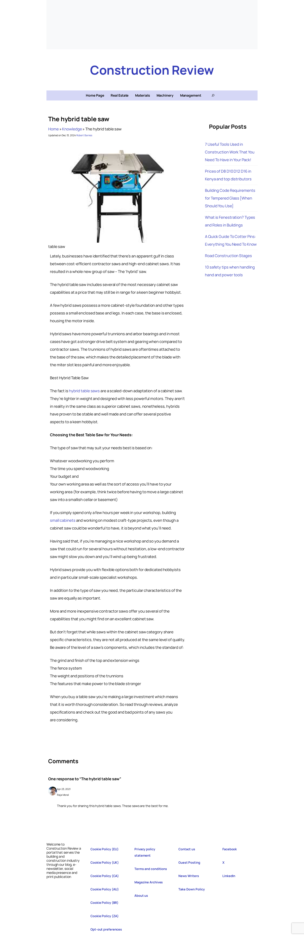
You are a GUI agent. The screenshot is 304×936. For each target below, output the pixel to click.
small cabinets (62, 520)
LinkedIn (228, 876)
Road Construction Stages (228, 255)
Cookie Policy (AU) (104, 889)
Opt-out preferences (106, 929)
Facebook (229, 849)
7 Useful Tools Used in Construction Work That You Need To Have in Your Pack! (229, 152)
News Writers (188, 876)
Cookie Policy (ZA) (104, 916)
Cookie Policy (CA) (104, 876)
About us (141, 895)
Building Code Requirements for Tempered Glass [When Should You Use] (230, 198)
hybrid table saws (84, 390)
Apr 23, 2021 (64, 789)
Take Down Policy (191, 889)
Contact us (186, 849)
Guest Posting (189, 862)
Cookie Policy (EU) (104, 849)
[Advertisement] (152, 24)
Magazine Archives (148, 882)
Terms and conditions (150, 869)
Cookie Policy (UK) (104, 862)
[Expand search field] (213, 95)
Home (53, 129)
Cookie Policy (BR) (104, 902)
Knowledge (72, 129)
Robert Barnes (84, 135)
